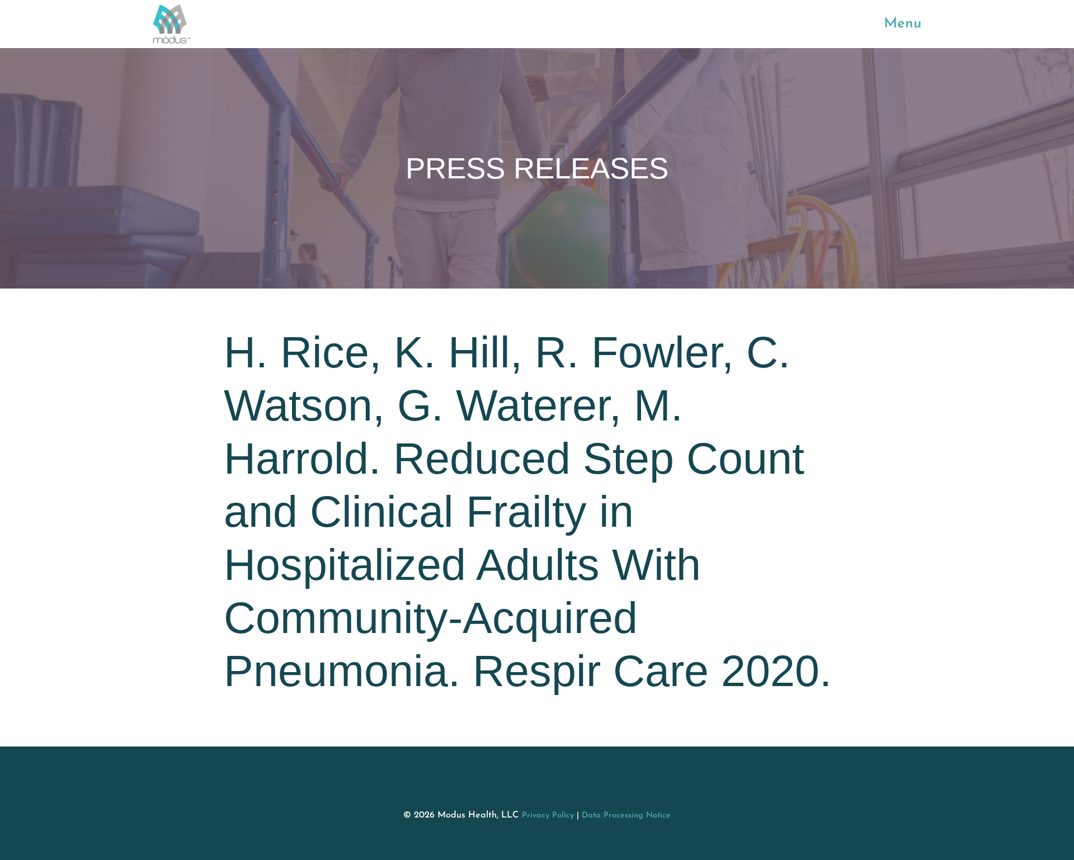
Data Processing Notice (626, 815)
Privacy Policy (548, 815)
